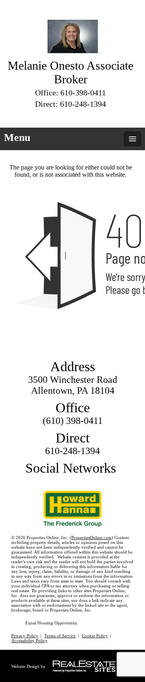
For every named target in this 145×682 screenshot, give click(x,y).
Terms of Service (60, 635)
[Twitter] (49, 116)
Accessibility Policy (29, 640)
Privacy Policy (24, 635)
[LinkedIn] (78, 116)
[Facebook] (63, 116)
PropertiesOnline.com (91, 537)
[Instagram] (92, 116)
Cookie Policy (95, 635)
